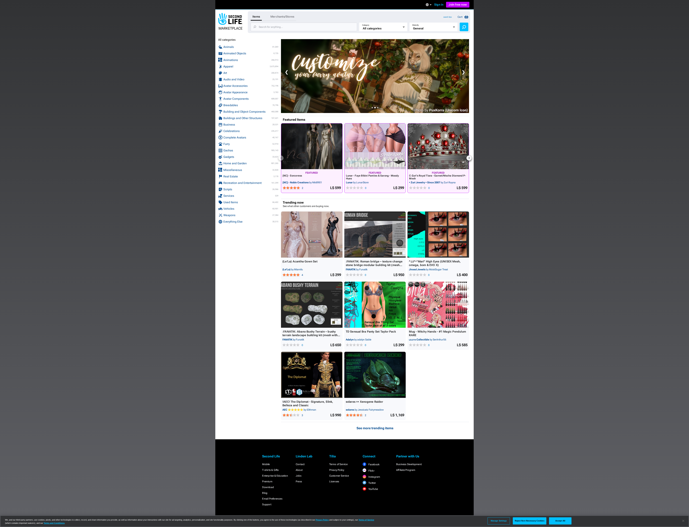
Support (266, 504)
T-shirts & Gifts (270, 470)
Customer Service (339, 475)
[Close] (683, 521)
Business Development (409, 464)
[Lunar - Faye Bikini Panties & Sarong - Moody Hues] (375, 146)
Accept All (560, 521)
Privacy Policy (336, 470)
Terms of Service (338, 464)
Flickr (371, 470)
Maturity (415, 25)
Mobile (266, 464)
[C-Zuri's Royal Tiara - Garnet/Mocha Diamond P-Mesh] (438, 146)
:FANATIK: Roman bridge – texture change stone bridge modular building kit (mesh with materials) (374, 265)
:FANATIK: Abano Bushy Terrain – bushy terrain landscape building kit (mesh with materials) (310, 335)
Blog (264, 492)
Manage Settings (499, 521)
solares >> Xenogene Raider (364, 401)
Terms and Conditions (54, 523)
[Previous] (280, 158)
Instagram (374, 476)
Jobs (298, 475)
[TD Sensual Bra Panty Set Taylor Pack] (375, 305)
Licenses (334, 481)
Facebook (373, 464)
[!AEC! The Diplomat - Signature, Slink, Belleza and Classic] (312, 375)
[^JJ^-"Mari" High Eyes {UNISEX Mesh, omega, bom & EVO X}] (438, 234)
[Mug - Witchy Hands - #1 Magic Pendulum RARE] (438, 305)
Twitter (372, 482)
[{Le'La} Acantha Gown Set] (312, 234)
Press (299, 481)
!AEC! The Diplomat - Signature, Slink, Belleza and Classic (307, 403)
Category (365, 25)
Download (268, 487)
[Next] (469, 158)
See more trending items (375, 428)
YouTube (373, 489)
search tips (447, 17)
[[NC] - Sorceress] (311, 146)
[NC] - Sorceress (292, 175)
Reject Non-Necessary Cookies (529, 521)
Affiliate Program (405, 470)
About (299, 470)
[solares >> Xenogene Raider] (375, 375)
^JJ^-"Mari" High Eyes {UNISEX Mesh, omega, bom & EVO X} (435, 263)
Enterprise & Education (275, 475)
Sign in (438, 4)
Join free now (458, 4)
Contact (300, 464)
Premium (267, 481)
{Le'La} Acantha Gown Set (299, 261)
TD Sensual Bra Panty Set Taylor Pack (371, 331)
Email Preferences (272, 498)
